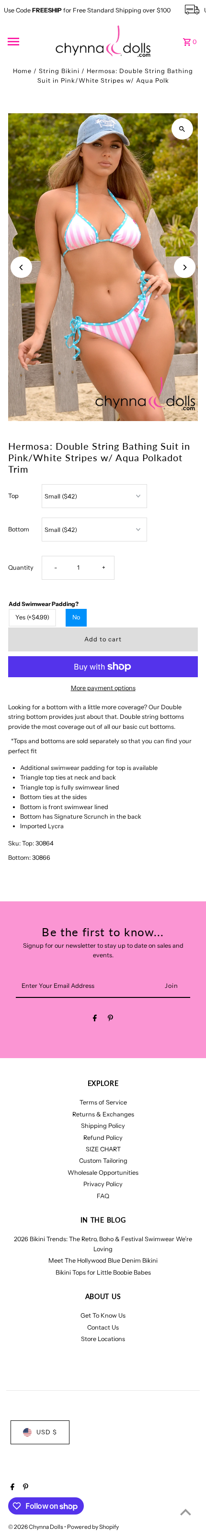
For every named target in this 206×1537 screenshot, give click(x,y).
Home (22, 71)
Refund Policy (103, 1137)
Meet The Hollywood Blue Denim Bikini (103, 1260)
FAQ (103, 1196)
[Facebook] (95, 1020)
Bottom (18, 529)
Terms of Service (103, 1102)
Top (13, 495)
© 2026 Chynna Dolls (36, 1526)
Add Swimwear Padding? (44, 603)
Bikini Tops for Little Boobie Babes (103, 1272)
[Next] (184, 267)
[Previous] (21, 267)
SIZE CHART (103, 1149)
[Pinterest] (110, 1020)
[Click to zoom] (182, 129)
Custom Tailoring (103, 1160)
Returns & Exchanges (103, 1114)
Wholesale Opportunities (103, 1172)
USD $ (46, 1432)
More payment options (103, 688)
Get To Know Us (103, 1315)
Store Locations (103, 1338)
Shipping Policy (103, 1125)
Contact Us (103, 1327)
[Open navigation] (28, 42)
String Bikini (59, 71)
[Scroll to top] (185, 1512)
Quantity (21, 567)
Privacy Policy (103, 1184)
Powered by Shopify (93, 1526)
